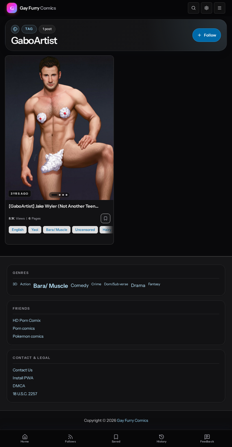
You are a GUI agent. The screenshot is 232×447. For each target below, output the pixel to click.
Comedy (80, 285)
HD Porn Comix (27, 320)
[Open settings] (206, 8)
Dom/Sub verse (116, 284)
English (17, 229)
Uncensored (85, 229)
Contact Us (23, 369)
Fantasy (154, 284)
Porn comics (24, 328)
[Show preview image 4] (66, 195)
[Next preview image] (106, 128)
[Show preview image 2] (60, 195)
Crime (96, 284)
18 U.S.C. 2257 (25, 393)
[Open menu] (219, 8)
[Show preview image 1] (54, 195)
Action (25, 284)
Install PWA (23, 377)
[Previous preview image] (13, 128)
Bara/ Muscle (56, 229)
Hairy (107, 229)
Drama (138, 285)
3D (15, 284)
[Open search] (193, 8)
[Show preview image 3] (63, 195)
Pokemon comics (28, 336)
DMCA (19, 385)
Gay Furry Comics (132, 420)
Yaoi (34, 229)
